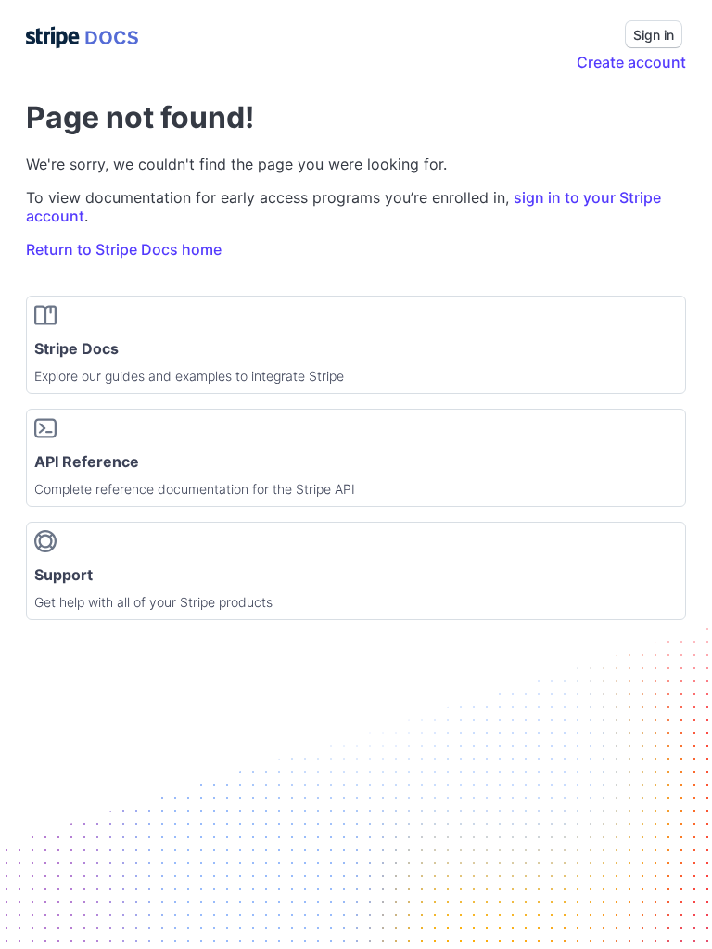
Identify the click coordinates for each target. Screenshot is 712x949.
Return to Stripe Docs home (124, 249)
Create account (631, 62)
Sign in (653, 35)
